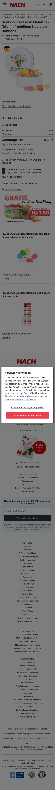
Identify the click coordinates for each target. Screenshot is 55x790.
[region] (27, 395)
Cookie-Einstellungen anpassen (27, 407)
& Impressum (29, 399)
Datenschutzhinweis (14, 399)
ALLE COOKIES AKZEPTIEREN (27, 415)
